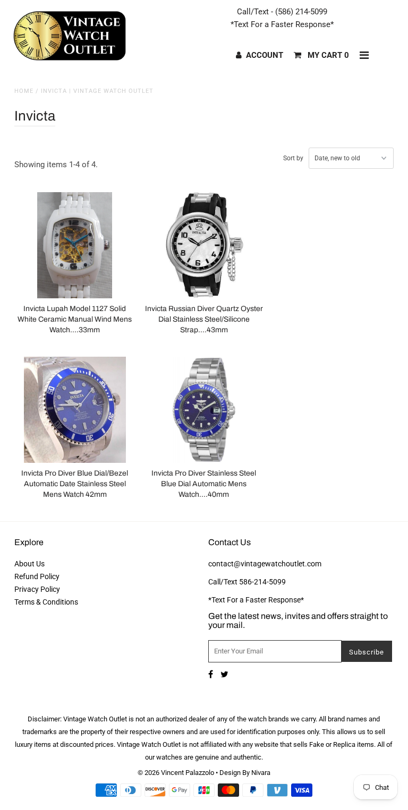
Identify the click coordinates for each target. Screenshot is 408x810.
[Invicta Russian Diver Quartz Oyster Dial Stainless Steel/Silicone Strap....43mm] (204, 245)
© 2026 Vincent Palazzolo (176, 773)
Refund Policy (37, 576)
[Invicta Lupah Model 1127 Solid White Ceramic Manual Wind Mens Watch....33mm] (74, 245)
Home (23, 91)
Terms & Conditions (46, 602)
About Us (29, 563)
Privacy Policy (37, 589)
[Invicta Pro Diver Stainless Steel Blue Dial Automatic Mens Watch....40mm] (204, 410)
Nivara (260, 773)
